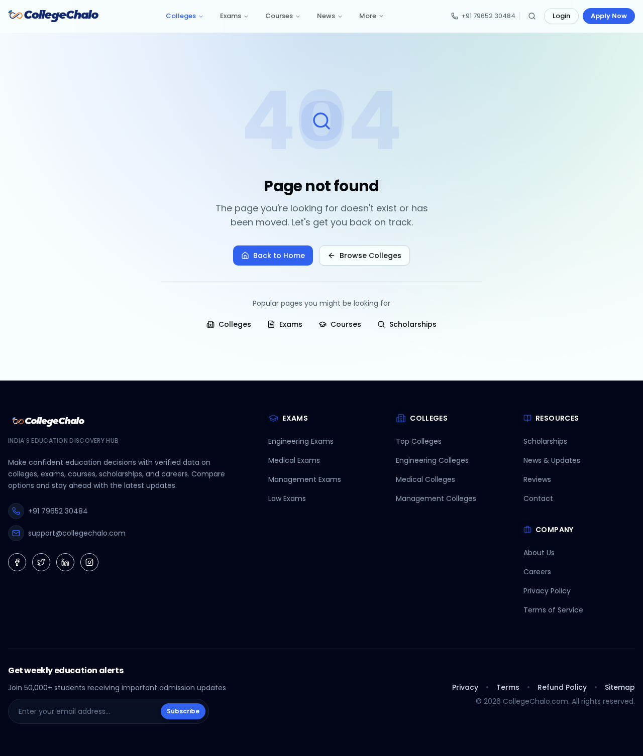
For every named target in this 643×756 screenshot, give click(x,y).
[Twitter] (41, 562)
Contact (538, 498)
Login (561, 16)
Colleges (181, 16)
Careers (537, 572)
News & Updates (551, 460)
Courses (279, 16)
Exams (230, 16)
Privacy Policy (547, 591)
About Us (539, 553)
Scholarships (413, 324)
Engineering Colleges (432, 460)
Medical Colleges (425, 479)
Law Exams (287, 498)
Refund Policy (562, 687)
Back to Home (279, 255)
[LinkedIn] (65, 562)
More (367, 16)
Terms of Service (553, 610)
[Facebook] (17, 562)
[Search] (532, 16)
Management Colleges (436, 498)
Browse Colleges (370, 255)
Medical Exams (294, 460)
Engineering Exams (301, 441)
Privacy (465, 687)
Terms (507, 687)
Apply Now (609, 16)
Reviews (537, 479)
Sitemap (620, 687)
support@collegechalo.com (77, 533)
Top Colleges (419, 441)
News (326, 16)
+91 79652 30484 (488, 16)
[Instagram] (89, 562)
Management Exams (304, 479)
